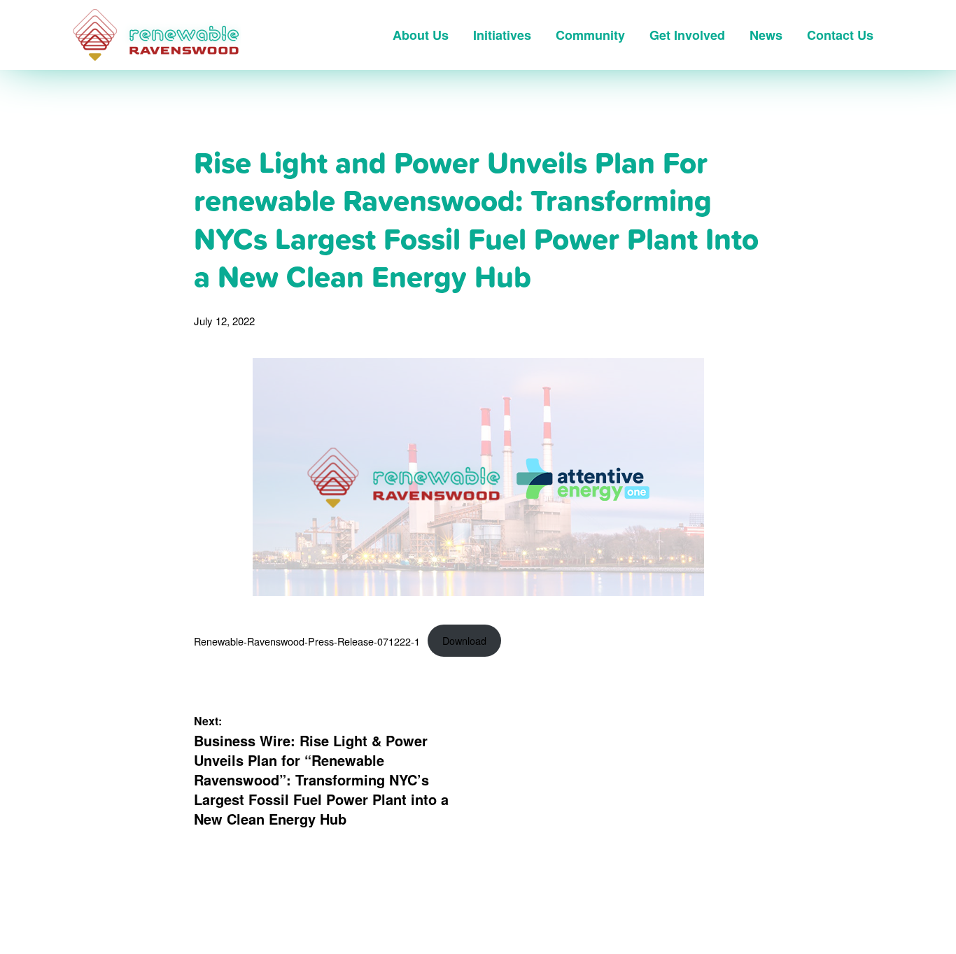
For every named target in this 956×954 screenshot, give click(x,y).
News (766, 35)
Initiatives (502, 35)
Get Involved (687, 35)
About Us (421, 35)
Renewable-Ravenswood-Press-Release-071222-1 (307, 640)
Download (464, 640)
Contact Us (840, 35)
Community (590, 35)
